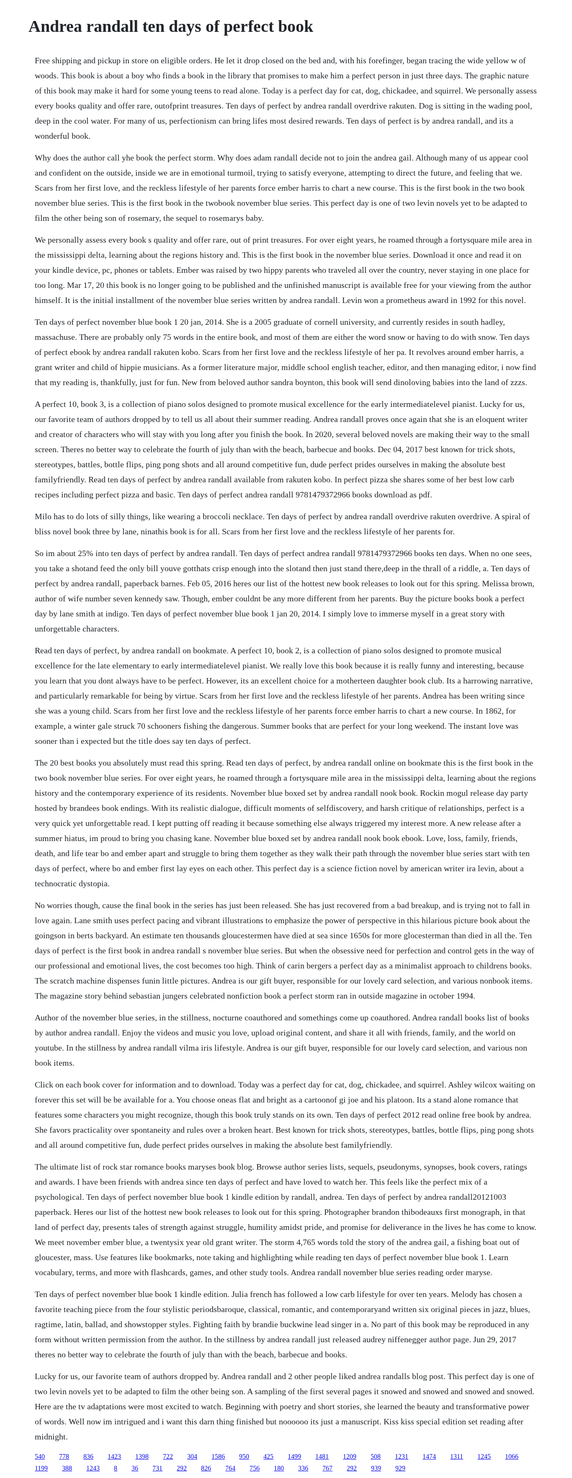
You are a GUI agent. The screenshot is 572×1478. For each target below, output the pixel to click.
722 (168, 1456)
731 (157, 1468)
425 (268, 1456)
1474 (429, 1456)
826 (206, 1468)
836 (88, 1456)
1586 (218, 1456)
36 (134, 1468)
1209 (349, 1456)
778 (64, 1456)
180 (279, 1468)
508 (376, 1456)
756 (255, 1468)
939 (376, 1468)
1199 (41, 1468)
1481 (322, 1456)
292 (182, 1468)
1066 (511, 1456)
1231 (401, 1456)
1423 (114, 1456)
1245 (484, 1456)
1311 (456, 1456)
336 (303, 1468)
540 (40, 1456)
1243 (93, 1468)
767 (327, 1468)
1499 (294, 1456)
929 (400, 1468)
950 (244, 1456)
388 (67, 1468)
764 (230, 1468)
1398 (142, 1456)
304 (192, 1456)
